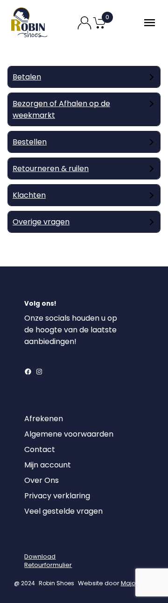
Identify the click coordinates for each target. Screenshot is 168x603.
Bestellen (30, 141)
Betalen (27, 77)
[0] (99, 27)
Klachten (29, 195)
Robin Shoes (56, 583)
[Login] (32, 540)
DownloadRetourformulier (48, 561)
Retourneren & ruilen (51, 168)
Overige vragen (41, 221)
